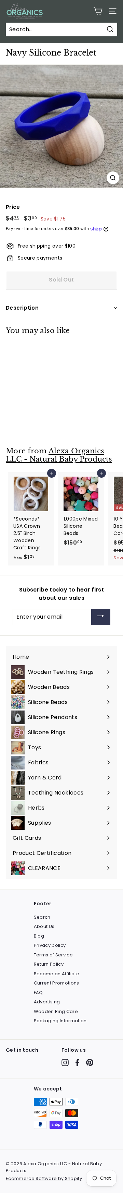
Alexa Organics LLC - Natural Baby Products (59, 455)
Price (13, 207)
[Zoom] (113, 177)
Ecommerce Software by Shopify (44, 1178)
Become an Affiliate (57, 973)
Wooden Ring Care (56, 1011)
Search (42, 917)
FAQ (38, 992)
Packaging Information (60, 1020)
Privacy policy (50, 945)
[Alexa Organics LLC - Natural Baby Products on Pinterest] (89, 1062)
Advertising (47, 1002)
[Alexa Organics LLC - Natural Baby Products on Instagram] (65, 1062)
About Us (44, 926)
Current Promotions (56, 983)
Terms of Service (53, 955)
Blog (39, 936)
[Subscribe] (100, 617)
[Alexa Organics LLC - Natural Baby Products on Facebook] (77, 1062)
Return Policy (49, 964)
